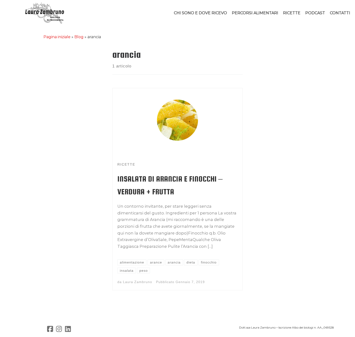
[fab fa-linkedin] (68, 330)
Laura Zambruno (137, 282)
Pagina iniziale (57, 37)
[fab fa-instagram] (59, 330)
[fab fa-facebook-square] (50, 330)
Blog (79, 37)
